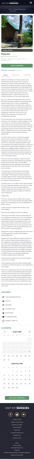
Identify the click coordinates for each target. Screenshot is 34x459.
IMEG (21, 455)
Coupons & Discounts (17, 432)
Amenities (15, 75)
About (6, 75)
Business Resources (17, 447)
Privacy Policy (17, 445)
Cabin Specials (17, 427)
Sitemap (17, 450)
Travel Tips (17, 430)
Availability (27, 75)
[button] (30, 2)
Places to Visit (17, 438)
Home (9, 9)
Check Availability (17, 65)
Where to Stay (17, 419)
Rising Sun (18, 70)
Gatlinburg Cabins (17, 425)
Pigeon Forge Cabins (17, 422)
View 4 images (25, 45)
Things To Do (17, 435)
